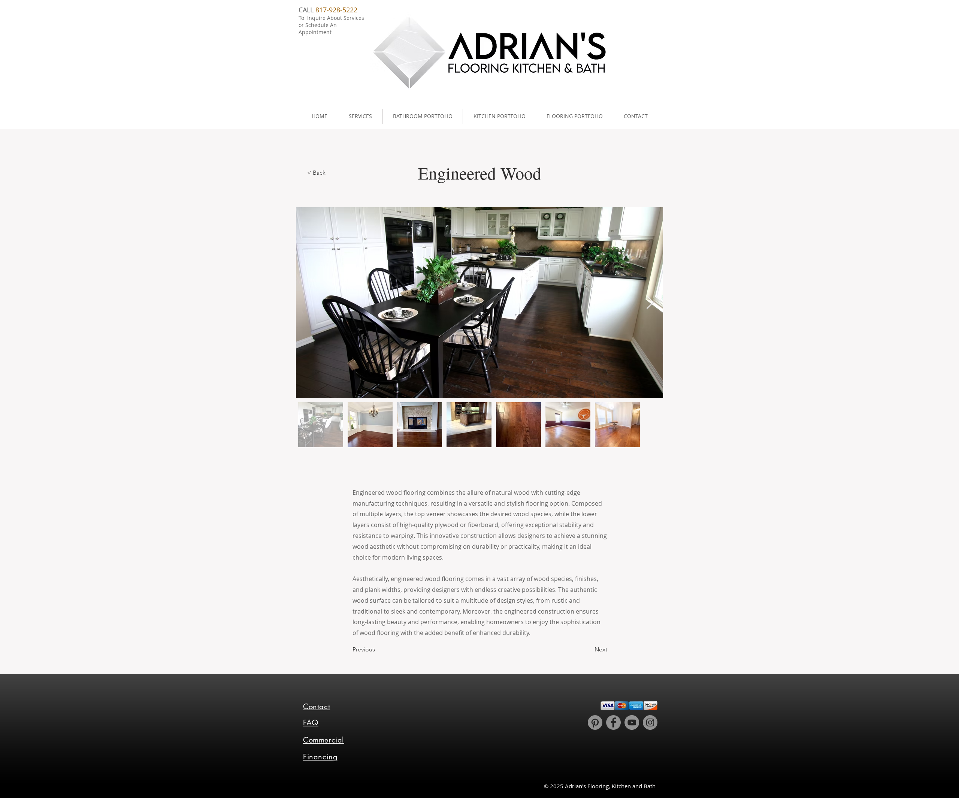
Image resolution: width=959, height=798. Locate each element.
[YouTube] (631, 722)
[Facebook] (613, 722)
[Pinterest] (595, 722)
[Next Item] (650, 302)
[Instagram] (650, 722)
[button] (360, 116)
